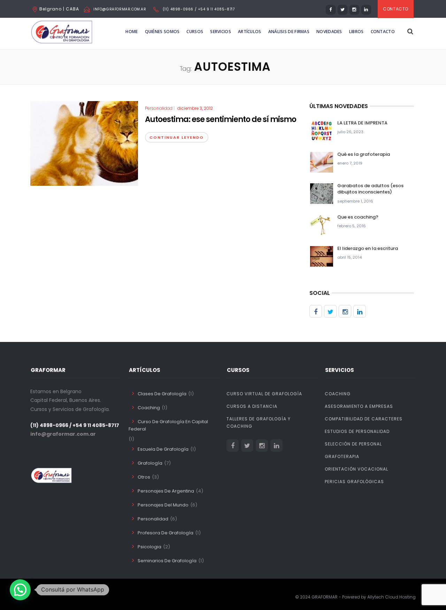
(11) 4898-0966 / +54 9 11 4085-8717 (199, 9)
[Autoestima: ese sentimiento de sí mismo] (84, 143)
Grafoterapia (342, 456)
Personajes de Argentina (166, 491)
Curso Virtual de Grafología (264, 394)
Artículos (249, 32)
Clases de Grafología (162, 393)
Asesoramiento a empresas (359, 406)
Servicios (220, 32)
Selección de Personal (353, 444)
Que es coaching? (357, 217)
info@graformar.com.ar (119, 9)
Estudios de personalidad (357, 431)
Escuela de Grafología (163, 449)
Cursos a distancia (251, 406)
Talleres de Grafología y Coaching (258, 422)
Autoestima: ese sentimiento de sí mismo (220, 119)
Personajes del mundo (163, 505)
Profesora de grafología (165, 532)
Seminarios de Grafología (167, 560)
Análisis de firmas (288, 32)
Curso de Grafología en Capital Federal (168, 425)
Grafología (150, 463)
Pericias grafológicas (354, 482)
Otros (144, 477)
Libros (356, 32)
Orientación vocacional (356, 469)
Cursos (194, 32)
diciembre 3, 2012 (195, 108)
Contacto (383, 32)
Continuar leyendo (176, 137)
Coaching (149, 407)
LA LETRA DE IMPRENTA (362, 123)
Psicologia (149, 546)
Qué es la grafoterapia (363, 154)
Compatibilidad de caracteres (363, 419)
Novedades (329, 32)
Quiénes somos (162, 32)
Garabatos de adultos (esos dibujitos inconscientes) (370, 188)
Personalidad (158, 108)
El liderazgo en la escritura (367, 248)
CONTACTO (395, 9)
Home (131, 32)
